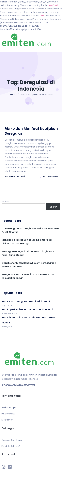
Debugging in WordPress (25, 19)
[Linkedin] (9, 466)
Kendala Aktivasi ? (10, 446)
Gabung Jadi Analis (11, 439)
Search (5, 201)
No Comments (50, 176)
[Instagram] (3, 466)
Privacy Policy (8, 413)
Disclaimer (7, 419)
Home (13, 94)
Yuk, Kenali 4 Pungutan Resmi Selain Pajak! (26, 301)
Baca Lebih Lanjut (14, 176)
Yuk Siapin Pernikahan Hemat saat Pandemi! (27, 309)
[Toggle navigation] (6, 49)
